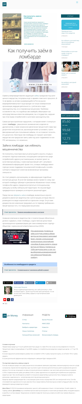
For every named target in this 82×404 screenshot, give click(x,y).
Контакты (25, 323)
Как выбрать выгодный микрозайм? (68, 83)
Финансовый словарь (50, 335)
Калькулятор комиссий (31, 335)
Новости (45, 327)
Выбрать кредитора (29, 327)
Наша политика (28, 331)
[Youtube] (4, 299)
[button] (8, 282)
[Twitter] (8, 299)
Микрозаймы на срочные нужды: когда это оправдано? (69, 53)
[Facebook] (12, 299)
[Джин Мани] (4, 6)
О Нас (24, 320)
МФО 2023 (46, 323)
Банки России (47, 320)
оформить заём (19, 195)
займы (36, 96)
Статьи (44, 331)
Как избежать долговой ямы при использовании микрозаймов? (70, 42)
